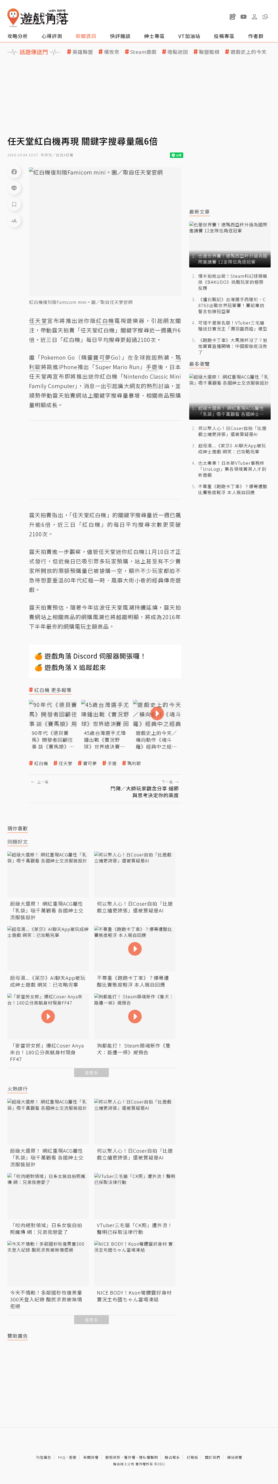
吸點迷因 (178, 51)
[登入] (254, 17)
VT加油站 (189, 35)
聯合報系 (172, 1457)
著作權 (129, 1457)
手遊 (112, 763)
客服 (73, 1457)
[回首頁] (37, 17)
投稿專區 (224, 35)
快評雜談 (120, 35)
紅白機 (41, 763)
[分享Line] (14, 188)
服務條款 (113, 1457)
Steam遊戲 (143, 51)
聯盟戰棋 (209, 51)
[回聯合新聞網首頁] (13, 17)
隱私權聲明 (148, 1457)
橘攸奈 (111, 51)
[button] (265, 16)
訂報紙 (192, 1457)
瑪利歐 (134, 763)
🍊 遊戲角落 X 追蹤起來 (70, 667)
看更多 (91, 1072)
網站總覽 (234, 1457)
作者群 (256, 35)
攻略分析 (17, 35)
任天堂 (65, 763)
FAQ (61, 1457)
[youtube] (243, 16)
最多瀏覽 (199, 363)
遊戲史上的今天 (248, 51)
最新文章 (199, 211)
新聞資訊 (86, 35)
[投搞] (232, 16)
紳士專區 (154, 35)
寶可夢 (90, 763)
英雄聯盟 (82, 51)
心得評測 (52, 35)
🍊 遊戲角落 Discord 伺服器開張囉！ (90, 655)
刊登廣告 (43, 1457)
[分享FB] (14, 171)
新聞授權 (91, 1457)
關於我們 (212, 1457)
